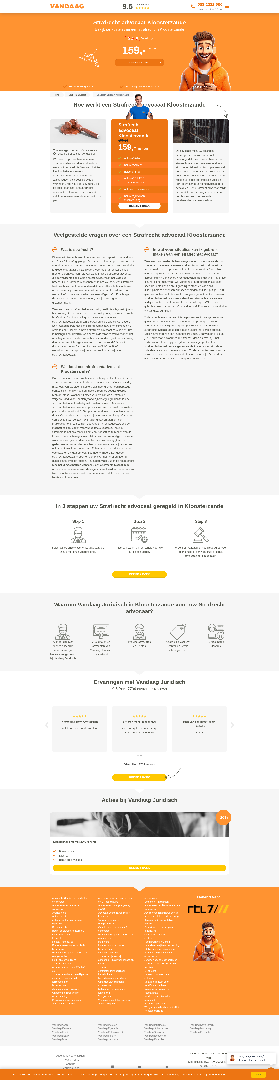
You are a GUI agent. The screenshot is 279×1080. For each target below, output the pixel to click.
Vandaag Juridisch (108, 1039)
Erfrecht (56, 938)
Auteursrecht (59, 916)
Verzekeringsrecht (108, 1003)
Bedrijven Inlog (70, 1067)
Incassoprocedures (108, 952)
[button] (53, 249)
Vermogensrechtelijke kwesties (114, 1000)
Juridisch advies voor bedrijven (160, 959)
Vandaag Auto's (60, 1024)
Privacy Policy (70, 1059)
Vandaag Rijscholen (108, 1028)
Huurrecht (103, 941)
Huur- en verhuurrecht (64, 959)
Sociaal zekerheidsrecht (65, 1003)
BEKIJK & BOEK (139, 205)
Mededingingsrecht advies (112, 978)
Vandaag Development (202, 1024)
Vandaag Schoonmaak (156, 1028)
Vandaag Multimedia (155, 1024)
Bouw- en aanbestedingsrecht (68, 930)
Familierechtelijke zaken (157, 941)
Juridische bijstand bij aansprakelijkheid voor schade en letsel (116, 960)
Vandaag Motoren (107, 1024)
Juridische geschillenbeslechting (161, 963)
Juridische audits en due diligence (70, 974)
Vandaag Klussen (61, 1028)
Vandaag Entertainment (110, 1032)
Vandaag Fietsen (107, 1035)
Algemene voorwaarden (70, 1055)
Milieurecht (150, 970)
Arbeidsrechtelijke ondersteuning (161, 916)
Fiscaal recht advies (62, 941)
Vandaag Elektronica (155, 1035)
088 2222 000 (210, 4)
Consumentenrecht (62, 934)
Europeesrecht (106, 923)
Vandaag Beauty (61, 1035)
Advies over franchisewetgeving (161, 912)
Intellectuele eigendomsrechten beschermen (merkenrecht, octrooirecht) (160, 953)
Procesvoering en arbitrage (66, 1000)
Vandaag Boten (60, 1039)
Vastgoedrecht (106, 996)
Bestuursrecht (59, 927)
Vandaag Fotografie (200, 1032)
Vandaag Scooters (154, 1032)
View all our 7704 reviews (139, 764)
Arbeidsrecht (59, 912)
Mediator (149, 967)
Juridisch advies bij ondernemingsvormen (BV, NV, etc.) (68, 967)
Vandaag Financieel (154, 1039)
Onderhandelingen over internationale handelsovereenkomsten (157, 993)
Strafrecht (149, 1000)
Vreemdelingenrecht (154, 1003)
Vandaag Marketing (200, 1028)
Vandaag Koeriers (61, 1032)
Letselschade (105, 974)
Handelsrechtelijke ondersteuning (161, 945)
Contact (70, 1063)
